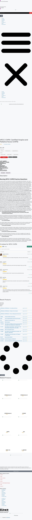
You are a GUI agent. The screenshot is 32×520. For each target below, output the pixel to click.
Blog (2, 23)
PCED (1, 476)
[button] (16, 58)
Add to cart (4, 157)
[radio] (2, 150)
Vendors (3, 19)
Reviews (3, 20)
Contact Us (4, 22)
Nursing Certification (8, 101)
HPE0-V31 (8, 450)
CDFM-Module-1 (8, 413)
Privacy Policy (4, 496)
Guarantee (3, 492)
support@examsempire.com (4, 511)
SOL (24, 431)
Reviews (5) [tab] (8, 172)
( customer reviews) (7, 144)
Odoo (1, 484)
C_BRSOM (24, 450)
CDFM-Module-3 (8, 395)
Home (3, 18)
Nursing (3, 101)
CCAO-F (1, 474)
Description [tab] (3, 172)
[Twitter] (3, 510)
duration (1, 152)
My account (4, 24)
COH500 (24, 413)
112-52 (1, 479)
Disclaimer (3, 490)
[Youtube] (5, 510)
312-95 (1, 481)
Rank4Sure (8, 517)
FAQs (3, 21)
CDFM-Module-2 (24, 395)
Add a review (29, 246)
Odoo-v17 (1, 486)
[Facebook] (1, 510)
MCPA (8, 431)
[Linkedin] (7, 510)
